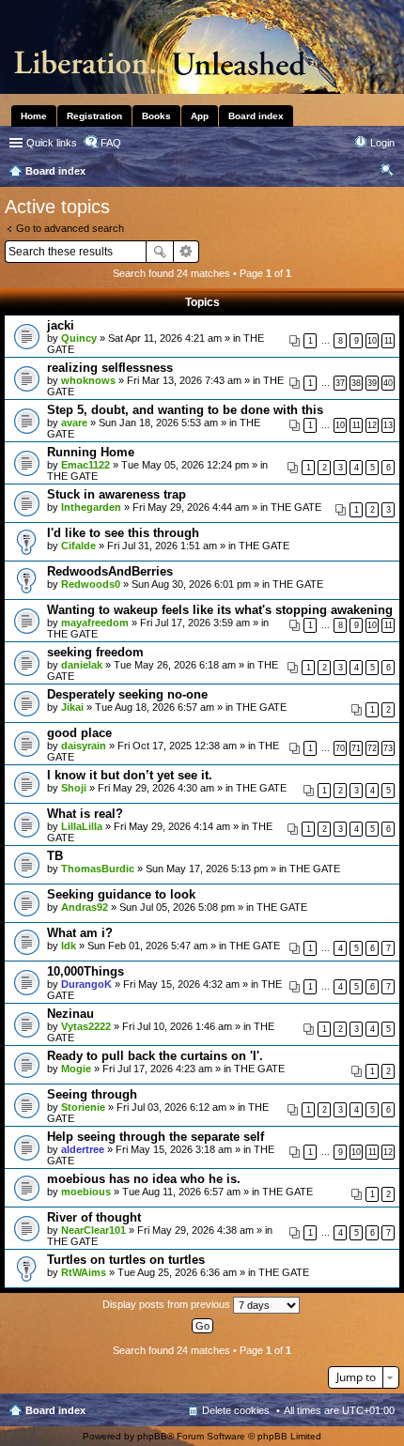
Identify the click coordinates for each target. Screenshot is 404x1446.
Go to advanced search (70, 228)
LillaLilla (81, 826)
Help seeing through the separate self (155, 1137)
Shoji (73, 787)
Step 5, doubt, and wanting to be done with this (185, 410)
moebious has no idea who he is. (144, 1179)
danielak (81, 664)
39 (372, 383)
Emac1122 (85, 464)
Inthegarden (91, 507)
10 (372, 341)
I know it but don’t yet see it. (129, 775)
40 (388, 383)
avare (74, 422)
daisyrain (83, 745)
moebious (86, 1191)
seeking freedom (95, 652)
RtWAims (83, 1272)
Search (160, 251)
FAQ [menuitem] (111, 142)
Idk (68, 945)
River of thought (94, 1217)
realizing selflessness (110, 368)
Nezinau (70, 1014)
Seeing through (92, 1094)
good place (79, 733)
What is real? (85, 814)
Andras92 (84, 907)
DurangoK (86, 984)
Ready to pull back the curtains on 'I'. (155, 1056)
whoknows (88, 380)
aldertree (82, 1149)
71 (356, 748)
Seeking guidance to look (121, 894)
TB (55, 856)
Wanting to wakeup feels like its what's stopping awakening (220, 610)
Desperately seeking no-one (127, 694)
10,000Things (85, 971)
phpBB (152, 1436)
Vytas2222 (86, 1026)
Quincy (79, 338)
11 (388, 341)
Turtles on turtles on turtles (126, 1260)
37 (340, 383)
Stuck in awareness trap (116, 494)
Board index (55, 1410)
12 (372, 425)
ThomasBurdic (97, 868)
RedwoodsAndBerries (110, 571)
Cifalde (78, 545)
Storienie (83, 1107)
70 (340, 748)
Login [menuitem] (382, 142)
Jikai (72, 707)
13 (388, 425)
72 (372, 748)
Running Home (90, 452)
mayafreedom (95, 622)
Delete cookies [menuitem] (236, 1410)
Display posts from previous (167, 1304)
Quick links (51, 142)
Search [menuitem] (387, 172)
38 (356, 383)
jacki (60, 325)
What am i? (80, 933)
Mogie (76, 1068)
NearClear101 (93, 1230)
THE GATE (72, 476)
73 (388, 748)
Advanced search (186, 251)
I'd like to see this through (123, 533)
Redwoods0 (90, 584)
